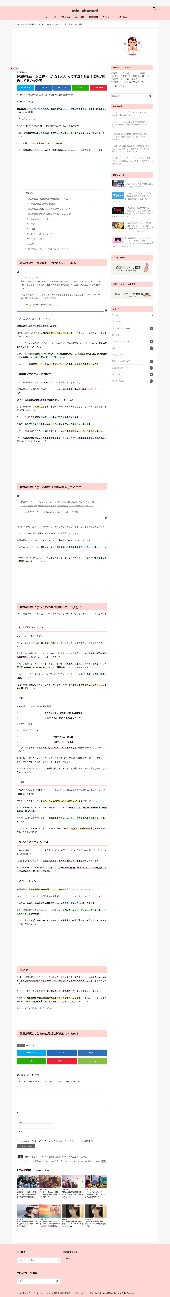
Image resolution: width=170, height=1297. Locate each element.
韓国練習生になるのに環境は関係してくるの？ (47, 249)
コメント (20, 1087)
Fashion (116, 315)
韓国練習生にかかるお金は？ (42, 204)
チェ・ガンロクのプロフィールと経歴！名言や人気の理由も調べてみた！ (130, 113)
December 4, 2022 (50, 305)
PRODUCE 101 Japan (123, 328)
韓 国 (21, 1046)
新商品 (116, 348)
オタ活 (54, 17)
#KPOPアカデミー (29, 506)
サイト (19, 1131)
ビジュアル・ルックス (39, 219)
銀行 (116, 374)
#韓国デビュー (49, 506)
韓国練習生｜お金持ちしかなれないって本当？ (47, 199)
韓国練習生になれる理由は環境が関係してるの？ (48, 209)
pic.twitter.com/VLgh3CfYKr (80, 506)
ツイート (66, 1258)
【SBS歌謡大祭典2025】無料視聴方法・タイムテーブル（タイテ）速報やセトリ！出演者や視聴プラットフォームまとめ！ (130, 148)
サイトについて (108, 17)
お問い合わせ (122, 17)
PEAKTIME (118, 322)
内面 (31, 229)
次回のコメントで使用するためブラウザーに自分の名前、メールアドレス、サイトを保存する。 (56, 1141)
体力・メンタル (36, 239)
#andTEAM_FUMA (94, 295)
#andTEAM (26, 298)
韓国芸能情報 (93, 17)
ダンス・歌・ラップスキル (41, 234)
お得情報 (117, 335)
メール (20, 1122)
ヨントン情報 (79, 17)
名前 (19, 1112)
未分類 (117, 355)
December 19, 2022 (69, 512)
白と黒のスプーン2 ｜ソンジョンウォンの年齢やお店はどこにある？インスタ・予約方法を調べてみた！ (131, 161)
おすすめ (31, 1046)
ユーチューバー (120, 341)
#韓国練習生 (62, 506)
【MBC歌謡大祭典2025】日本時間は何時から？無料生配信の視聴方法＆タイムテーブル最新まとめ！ (130, 136)
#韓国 (40, 506)
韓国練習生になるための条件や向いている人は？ (48, 214)
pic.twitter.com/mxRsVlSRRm (44, 298)
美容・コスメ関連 (121, 361)
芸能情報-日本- (120, 368)
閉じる (33, 193)
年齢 (31, 224)
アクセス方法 (65, 17)
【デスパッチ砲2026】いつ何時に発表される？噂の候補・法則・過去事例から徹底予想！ (130, 124)
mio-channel (85, 10)
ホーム (45, 17)
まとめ (29, 244)
